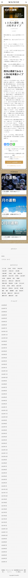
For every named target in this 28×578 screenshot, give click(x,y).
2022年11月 (4, 453)
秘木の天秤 (19, 285)
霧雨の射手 (11, 295)
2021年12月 (4, 489)
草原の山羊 (4, 288)
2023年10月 (4, 417)
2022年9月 (4, 459)
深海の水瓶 (4, 283)
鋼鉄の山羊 (10, 293)
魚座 (16, 295)
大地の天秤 (20, 268)
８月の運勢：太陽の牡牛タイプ (11, 214)
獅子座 (13, 285)
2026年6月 (4, 311)
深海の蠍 (11, 283)
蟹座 (3, 290)
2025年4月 (4, 357)
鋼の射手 (21, 290)
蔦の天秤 (16, 288)
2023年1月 (4, 446)
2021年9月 (4, 499)
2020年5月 (4, 552)
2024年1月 (4, 407)
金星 (17, 290)
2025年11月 (4, 334)
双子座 (14, 268)
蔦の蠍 (21, 288)
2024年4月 (4, 397)
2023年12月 (4, 410)
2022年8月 (4, 463)
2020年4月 (4, 555)
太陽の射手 (4, 275)
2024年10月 (4, 377)
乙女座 (9, 268)
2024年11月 (4, 374)
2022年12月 (4, 450)
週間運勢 (12, 290)
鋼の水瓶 (4, 293)
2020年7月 (4, 545)
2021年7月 (4, 505)
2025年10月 (4, 338)
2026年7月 (4, 308)
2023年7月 (4, 427)
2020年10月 (4, 535)
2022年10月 (4, 456)
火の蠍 (16, 283)
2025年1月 (4, 367)
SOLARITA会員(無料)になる (14, 162)
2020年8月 (4, 542)
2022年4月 (4, 476)
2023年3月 (4, 440)
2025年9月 (4, 341)
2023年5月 (4, 433)
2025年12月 (4, 331)
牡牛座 (3, 285)
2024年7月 (4, 387)
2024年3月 (4, 400)
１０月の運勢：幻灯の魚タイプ (11, 237)
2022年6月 (4, 469)
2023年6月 (4, 430)
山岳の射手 (22, 275)
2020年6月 (4, 548)
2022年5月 (4, 473)
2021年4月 (4, 515)
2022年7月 (4, 466)
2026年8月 (4, 305)
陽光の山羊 (17, 293)
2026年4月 (4, 318)
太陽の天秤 (20, 273)
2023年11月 (4, 413)
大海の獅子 (4, 273)
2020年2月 (4, 558)
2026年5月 (4, 315)
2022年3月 (4, 479)
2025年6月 (4, 351)
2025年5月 (4, 354)
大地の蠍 (17, 270)
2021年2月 (4, 522)
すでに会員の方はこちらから (14, 165)
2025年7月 (4, 348)
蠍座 (7, 290)
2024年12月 (4, 371)
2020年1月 (4, 561)
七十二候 (4, 268)
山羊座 (3, 278)
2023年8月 (4, 423)
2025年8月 (4, 344)
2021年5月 (4, 512)
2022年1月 (4, 486)
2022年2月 (4, 482)
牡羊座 (8, 285)
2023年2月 (4, 443)
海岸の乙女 (4, 280)
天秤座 (10, 273)
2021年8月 (4, 502)
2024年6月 (4, 390)
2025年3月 (4, 361)
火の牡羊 (14, 31)
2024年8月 (4, 384)
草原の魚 (11, 288)
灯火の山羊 (21, 283)
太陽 (15, 273)
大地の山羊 (11, 270)
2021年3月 (4, 519)
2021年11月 (4, 492)
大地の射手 (4, 270)
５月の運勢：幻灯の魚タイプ (11, 191)
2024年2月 (4, 403)
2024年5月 (4, 394)
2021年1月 (4, 525)
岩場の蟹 (9, 278)
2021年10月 (4, 496)
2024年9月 (4, 380)
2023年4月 (4, 436)
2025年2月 (4, 364)
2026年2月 (4, 325)
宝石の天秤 (11, 275)
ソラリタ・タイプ (14, 20)
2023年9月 (4, 420)
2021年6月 (4, 509)
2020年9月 (4, 538)
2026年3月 (4, 321)
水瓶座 (18, 278)
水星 (14, 278)
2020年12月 (4, 529)
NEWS (2, 256)
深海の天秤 (18, 280)
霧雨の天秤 (4, 295)
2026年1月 (4, 328)
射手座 (17, 275)
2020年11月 (4, 532)
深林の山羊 (11, 280)
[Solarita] (14, 2)
